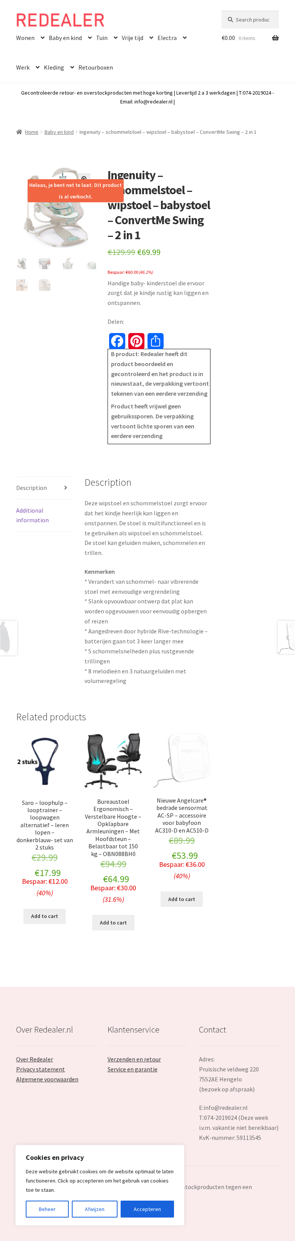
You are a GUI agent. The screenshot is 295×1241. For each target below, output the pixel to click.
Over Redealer (34, 1059)
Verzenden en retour (134, 1059)
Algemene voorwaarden (47, 1079)
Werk (23, 67)
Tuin (102, 38)
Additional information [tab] (32, 515)
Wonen (25, 38)
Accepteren (147, 1209)
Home (31, 131)
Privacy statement (40, 1069)
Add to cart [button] (44, 916)
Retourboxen (95, 67)
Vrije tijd (132, 38)
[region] (99, 1185)
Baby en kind (65, 38)
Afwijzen (94, 1209)
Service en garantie (132, 1069)
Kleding (54, 67)
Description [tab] (31, 487)
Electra (167, 38)
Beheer (47, 1209)
